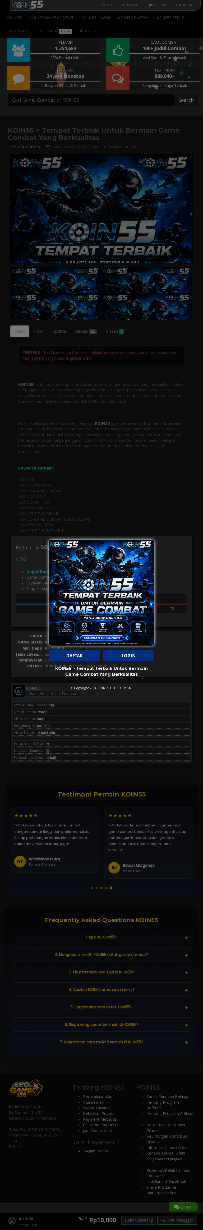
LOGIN (129, 656)
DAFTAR (74, 656)
